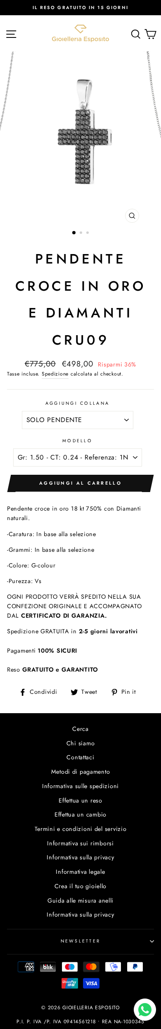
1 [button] (74, 233)
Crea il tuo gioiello (80, 886)
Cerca (80, 729)
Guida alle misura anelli (80, 900)
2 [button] (82, 233)
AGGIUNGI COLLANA (77, 403)
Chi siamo (80, 743)
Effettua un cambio (80, 814)
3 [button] (88, 233)
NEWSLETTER (81, 941)
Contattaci (80, 757)
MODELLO (77, 440)
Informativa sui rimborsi (80, 843)
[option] (80, 7)
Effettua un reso (80, 800)
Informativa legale (80, 872)
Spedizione (55, 374)
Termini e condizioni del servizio (81, 829)
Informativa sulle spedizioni (80, 786)
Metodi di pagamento (80, 772)
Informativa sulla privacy (80, 857)
